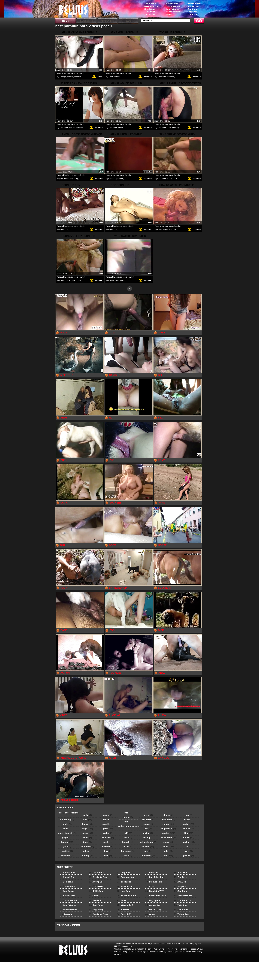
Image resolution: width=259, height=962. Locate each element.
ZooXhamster (173, 11)
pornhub (77, 77)
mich (108, 855)
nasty (107, 815)
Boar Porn (96, 905)
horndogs (128, 851)
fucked (148, 846)
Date (128, 20)
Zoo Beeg (180, 877)
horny (87, 824)
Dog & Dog (96, 909)
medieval (107, 837)
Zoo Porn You (182, 900)
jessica (188, 855)
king (188, 833)
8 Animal (123, 909)
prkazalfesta (148, 842)
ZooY (121, 900)
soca (128, 855)
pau (148, 828)
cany (189, 851)
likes (87, 819)
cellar (87, 815)
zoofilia (72, 280)
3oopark (180, 886)
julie (67, 846)
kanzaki (127, 842)
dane (168, 846)
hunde (128, 817)
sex (111, 77)
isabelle (79, 128)
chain (67, 824)
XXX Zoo (180, 882)
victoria (107, 846)
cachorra (148, 819)
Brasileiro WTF (154, 891)
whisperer (168, 819)
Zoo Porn (180, 891)
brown (188, 837)
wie (128, 813)
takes (128, 846)
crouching (67, 819)
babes (87, 851)
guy (148, 851)
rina (188, 815)
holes (87, 837)
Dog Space (152, 900)
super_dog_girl (67, 833)
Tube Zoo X (181, 905)
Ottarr (93, 895)
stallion (189, 842)
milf (128, 833)
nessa (148, 815)
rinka (128, 837)
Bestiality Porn (151, 6)
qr (62, 179)
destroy (87, 833)
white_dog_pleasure (128, 827)
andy (188, 824)
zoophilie (170, 77)
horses (188, 828)
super (168, 842)
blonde (67, 842)
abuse (120, 128)
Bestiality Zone (98, 914)
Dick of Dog (153, 909)
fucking (168, 833)
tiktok (169, 128)
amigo (148, 833)
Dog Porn (123, 872)
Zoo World (181, 909)
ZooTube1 (124, 882)
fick (107, 851)
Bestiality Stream (155, 895)
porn (175, 179)
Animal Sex (193, 6)
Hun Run (123, 891)
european (87, 846)
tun (128, 822)
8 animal (74, 9)
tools (87, 842)
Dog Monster (125, 877)
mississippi (163, 229)
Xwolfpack (149, 9)
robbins (67, 851)
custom (70, 77)
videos (169, 179)
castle (107, 842)
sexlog (148, 837)
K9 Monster (124, 886)
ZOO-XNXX (149, 11)
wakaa (189, 819)
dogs (87, 828)
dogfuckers (168, 828)
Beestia (170, 14)
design (63, 77)
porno (78, 280)
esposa (148, 824)
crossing (72, 128)
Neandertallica (183, 895)
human (113, 179)
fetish (107, 819)
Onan (150, 914)
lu (188, 846)
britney (87, 855)
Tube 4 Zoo (181, 914)
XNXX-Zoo (149, 14)
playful (67, 837)
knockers (67, 855)
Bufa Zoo (180, 872)
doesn (168, 815)
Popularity (107, 20)
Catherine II (193, 11)
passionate (168, 837)
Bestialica (152, 872)
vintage (168, 824)
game (108, 828)
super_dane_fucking (67, 814)
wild (168, 851)
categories (86, 20)
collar (107, 833)
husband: (148, 855)
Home (65, 20)
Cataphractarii (173, 6)
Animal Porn (194, 3)
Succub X (124, 914)
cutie (67, 828)
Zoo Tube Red (154, 877)
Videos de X (125, 905)
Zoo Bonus (150, 3)
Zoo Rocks (193, 14)
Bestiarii (95, 900)
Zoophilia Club (126, 895)
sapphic (107, 824)
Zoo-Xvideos (172, 9)
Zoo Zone (192, 9)
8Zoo (149, 886)
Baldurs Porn (153, 882)
